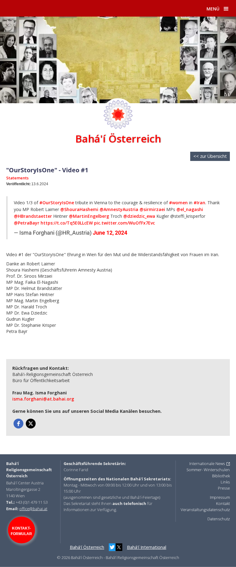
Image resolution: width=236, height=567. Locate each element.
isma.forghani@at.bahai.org (43, 399)
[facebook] (18, 423)
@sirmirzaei (152, 209)
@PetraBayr (26, 223)
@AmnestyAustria (119, 209)
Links (225, 482)
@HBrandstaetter (33, 216)
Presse (224, 488)
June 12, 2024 (110, 232)
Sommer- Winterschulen (208, 469)
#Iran (199, 202)
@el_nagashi (189, 209)
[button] (226, 9)
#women (178, 202)
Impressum (220, 497)
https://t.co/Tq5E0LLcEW (67, 223)
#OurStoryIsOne (56, 202)
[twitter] (31, 423)
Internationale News (207, 463)
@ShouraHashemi (79, 209)
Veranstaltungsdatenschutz (205, 509)
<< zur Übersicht (210, 156)
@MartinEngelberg (89, 216)
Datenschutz (218, 519)
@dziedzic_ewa (139, 216)
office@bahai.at (33, 508)
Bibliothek (221, 476)
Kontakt (223, 503)
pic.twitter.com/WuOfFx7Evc (124, 223)
